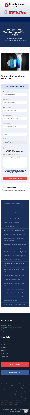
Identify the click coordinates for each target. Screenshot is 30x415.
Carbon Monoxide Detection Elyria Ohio (15, 244)
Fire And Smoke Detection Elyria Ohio (14, 234)
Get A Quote (15, 365)
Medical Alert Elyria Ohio (10, 300)
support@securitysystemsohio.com (15, 190)
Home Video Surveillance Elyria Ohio (14, 293)
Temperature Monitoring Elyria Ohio (14, 203)
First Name (6, 91)
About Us (3, 345)
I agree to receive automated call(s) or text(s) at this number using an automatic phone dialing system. (15, 172)
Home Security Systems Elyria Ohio (14, 289)
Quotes (3, 348)
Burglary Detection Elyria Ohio (12, 219)
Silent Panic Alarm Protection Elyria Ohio (15, 252)
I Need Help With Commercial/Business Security (14, 151)
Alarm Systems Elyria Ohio (11, 226)
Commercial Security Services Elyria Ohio (14, 264)
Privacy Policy (5, 356)
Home (8, 38)
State (4, 139)
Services (3, 350)
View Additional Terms (11, 174)
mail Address (7, 107)
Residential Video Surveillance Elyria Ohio (14, 270)
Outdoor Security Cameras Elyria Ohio (14, 304)
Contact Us (4, 353)
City (4, 131)
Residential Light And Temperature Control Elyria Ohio (14, 239)
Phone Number (7, 115)
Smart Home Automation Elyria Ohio (14, 275)
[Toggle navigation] (27, 20)
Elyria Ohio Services (16, 38)
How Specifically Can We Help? (12, 155)
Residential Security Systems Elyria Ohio (15, 255)
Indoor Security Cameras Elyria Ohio (14, 297)
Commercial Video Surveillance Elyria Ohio (14, 208)
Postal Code (6, 123)
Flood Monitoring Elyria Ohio (12, 259)
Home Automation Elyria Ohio (12, 279)
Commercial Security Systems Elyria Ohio (14, 284)
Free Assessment (15, 372)
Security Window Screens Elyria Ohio (14, 230)
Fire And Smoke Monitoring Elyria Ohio (14, 248)
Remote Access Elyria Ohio (11, 222)
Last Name (6, 99)
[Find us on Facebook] (2, 330)
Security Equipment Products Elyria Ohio (14, 214)
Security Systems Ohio (15, 409)
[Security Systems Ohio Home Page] (15, 5)
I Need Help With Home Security (14, 148)
